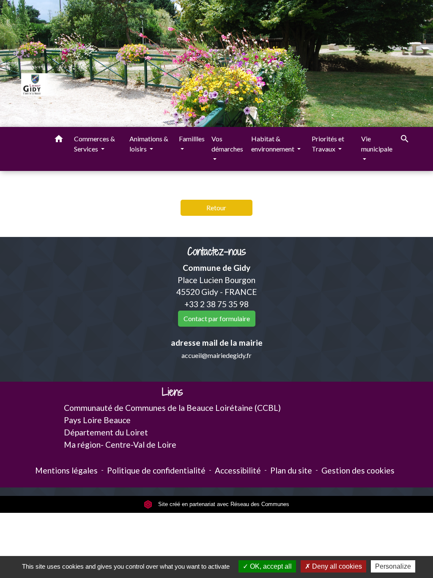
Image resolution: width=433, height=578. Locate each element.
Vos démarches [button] (227, 144)
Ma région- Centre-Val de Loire (120, 444)
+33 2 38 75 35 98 (216, 304)
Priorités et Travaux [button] (328, 144)
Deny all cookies (336, 566)
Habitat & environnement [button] (273, 144)
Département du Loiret (106, 432)
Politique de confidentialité (156, 470)
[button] (59, 140)
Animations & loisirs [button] (148, 144)
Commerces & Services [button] (94, 144)
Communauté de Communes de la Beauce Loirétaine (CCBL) (172, 408)
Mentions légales (66, 470)
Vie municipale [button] (376, 144)
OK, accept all (270, 566)
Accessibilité (238, 470)
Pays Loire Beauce (97, 420)
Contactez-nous (216, 251)
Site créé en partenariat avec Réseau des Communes (222, 504)
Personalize (393, 566)
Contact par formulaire (217, 318)
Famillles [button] (192, 139)
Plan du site (291, 470)
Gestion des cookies (358, 470)
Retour (216, 208)
